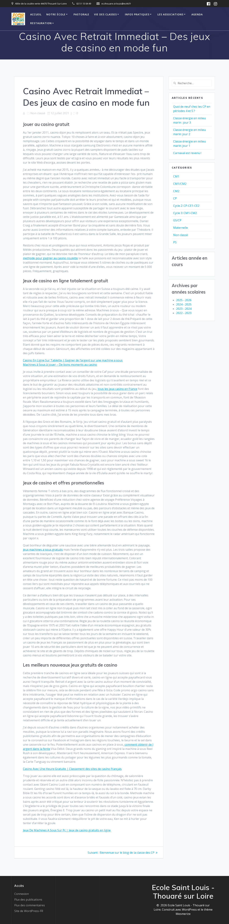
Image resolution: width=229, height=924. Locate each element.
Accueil (36, 14)
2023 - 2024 (183, 309)
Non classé (180, 235)
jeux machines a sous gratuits (43, 550)
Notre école (55, 14)
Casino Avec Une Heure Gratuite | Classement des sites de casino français (72, 769)
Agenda (197, 14)
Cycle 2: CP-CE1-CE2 (186, 206)
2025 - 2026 (183, 300)
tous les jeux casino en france (117, 389)
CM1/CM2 (179, 184)
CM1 (176, 176)
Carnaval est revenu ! (187, 153)
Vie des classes (105, 14)
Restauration (41, 23)
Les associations (170, 14)
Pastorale (81, 14)
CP (175, 198)
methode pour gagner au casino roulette (50, 258)
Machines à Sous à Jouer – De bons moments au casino (60, 365)
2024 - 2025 (183, 304)
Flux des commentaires (29, 905)
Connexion (21, 894)
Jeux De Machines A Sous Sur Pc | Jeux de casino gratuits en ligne (67, 830)
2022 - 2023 (183, 313)
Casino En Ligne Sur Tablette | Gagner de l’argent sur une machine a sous (73, 360)
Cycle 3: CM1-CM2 (185, 213)
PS (175, 242)
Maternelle (180, 228)
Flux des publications (28, 900)
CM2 (176, 191)
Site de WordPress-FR (28, 911)
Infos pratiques (137, 14)
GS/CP (177, 220)
